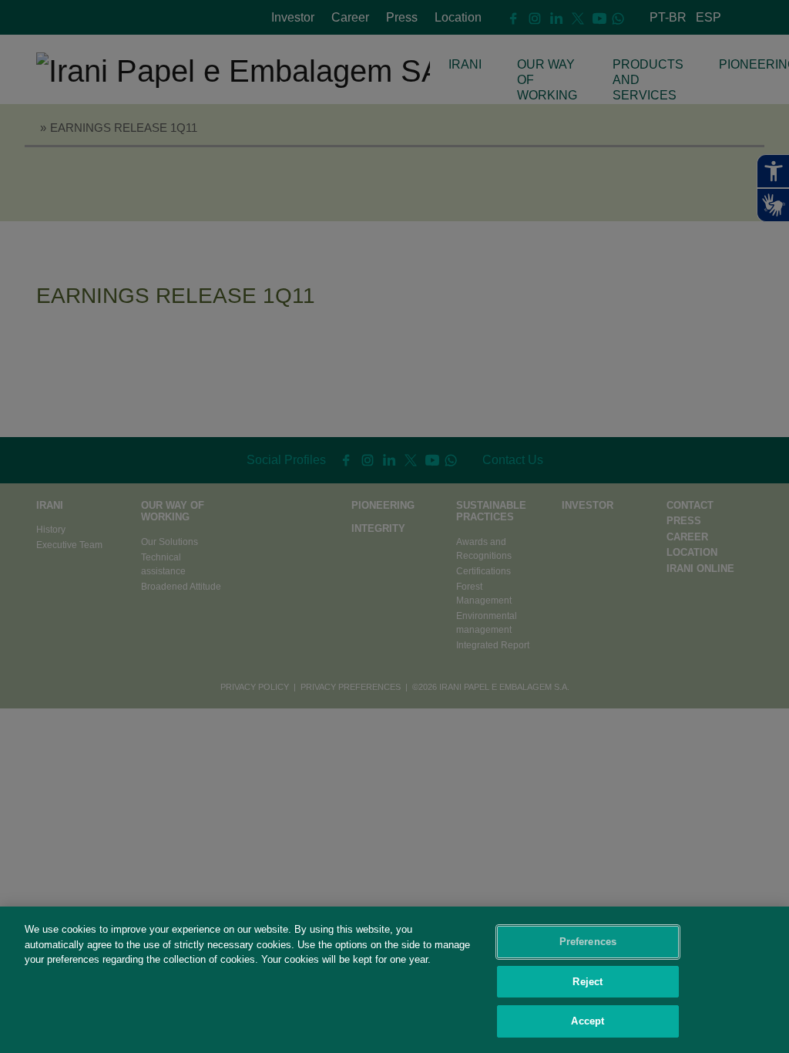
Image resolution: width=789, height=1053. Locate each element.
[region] (394, 980)
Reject (587, 981)
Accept (587, 1021)
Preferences (587, 941)
